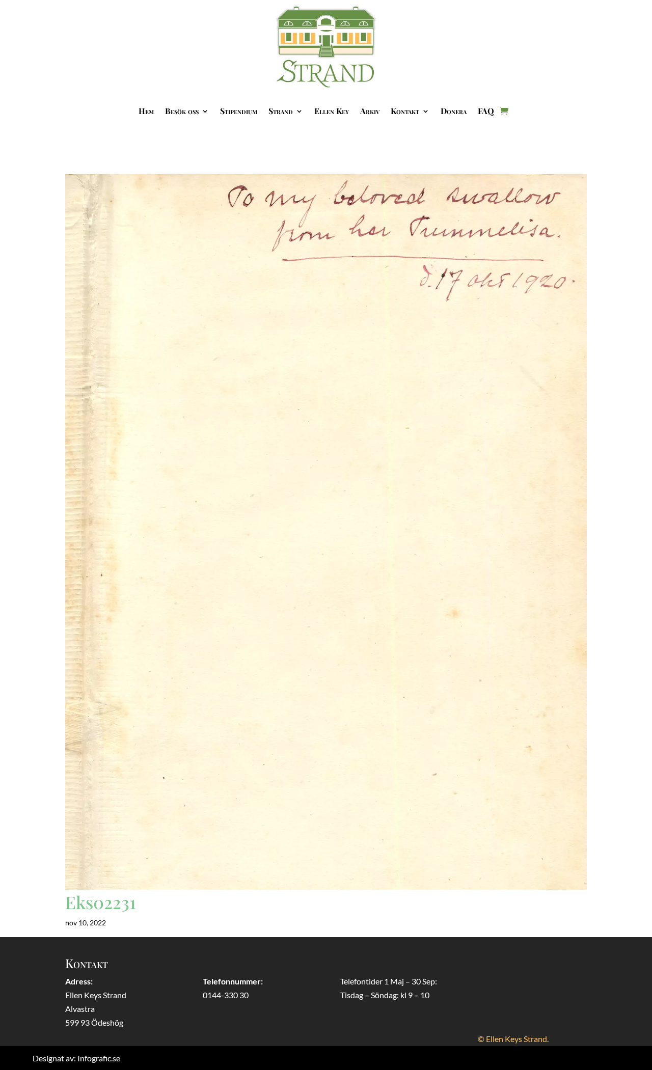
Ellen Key (331, 110)
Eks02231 (100, 902)
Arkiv (369, 110)
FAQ (486, 110)
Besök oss (182, 110)
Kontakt (405, 110)
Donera (454, 110)
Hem (146, 110)
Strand (280, 110)
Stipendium (238, 110)
